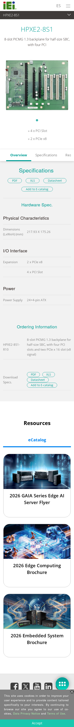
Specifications (46, 155)
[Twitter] (26, 685)
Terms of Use (56, 713)
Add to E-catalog (37, 189)
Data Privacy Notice (26, 713)
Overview (18, 155)
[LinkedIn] (48, 686)
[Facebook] (14, 686)
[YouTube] (37, 686)
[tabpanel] (37, 85)
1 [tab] (37, 120)
